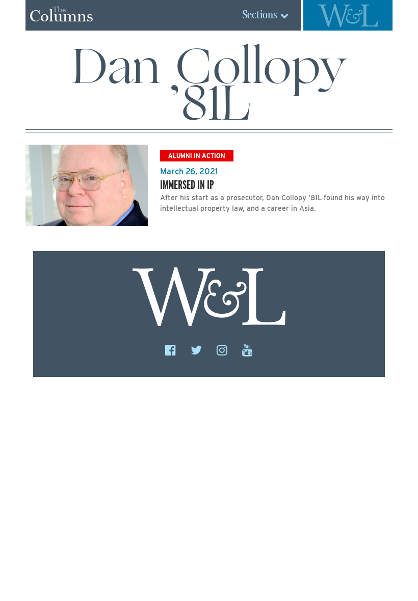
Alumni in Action (196, 155)
